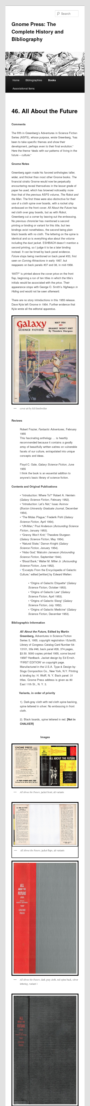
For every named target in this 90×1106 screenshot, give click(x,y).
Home (16, 80)
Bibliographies (34, 80)
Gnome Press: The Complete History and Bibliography (38, 31)
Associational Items (24, 88)
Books (52, 80)
